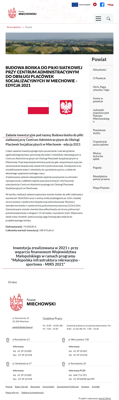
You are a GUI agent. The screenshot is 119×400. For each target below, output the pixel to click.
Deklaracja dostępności (32, 392)
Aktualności (99, 69)
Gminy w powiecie (98, 100)
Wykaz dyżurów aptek (98, 156)
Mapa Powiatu (101, 187)
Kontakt (96, 386)
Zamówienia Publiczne (68, 386)
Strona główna (14, 27)
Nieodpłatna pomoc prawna (101, 178)
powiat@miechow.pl (22, 327)
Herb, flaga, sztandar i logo (101, 88)
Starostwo (35, 386)
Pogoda (97, 167)
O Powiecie (99, 78)
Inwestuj (85, 386)
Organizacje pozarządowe (100, 143)
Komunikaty (48, 386)
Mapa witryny (12, 392)
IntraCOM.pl (105, 398)
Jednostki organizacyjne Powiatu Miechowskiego (101, 115)
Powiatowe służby (99, 131)
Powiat (9, 386)
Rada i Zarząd (21, 386)
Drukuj (14, 282)
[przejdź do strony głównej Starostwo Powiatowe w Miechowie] (22, 12)
